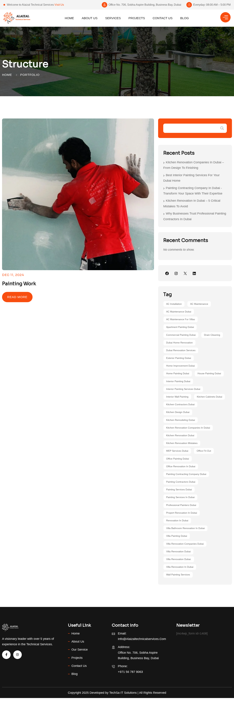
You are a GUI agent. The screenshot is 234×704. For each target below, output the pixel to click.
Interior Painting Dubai (178, 381)
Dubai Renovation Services (180, 350)
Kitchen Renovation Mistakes (182, 443)
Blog (184, 18)
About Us (89, 18)
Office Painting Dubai (177, 458)
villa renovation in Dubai (179, 566)
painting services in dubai (180, 497)
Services (113, 18)
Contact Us (163, 18)
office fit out (204, 450)
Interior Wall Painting (177, 396)
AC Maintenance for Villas (180, 319)
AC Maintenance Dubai (178, 311)
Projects (136, 18)
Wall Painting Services (178, 574)
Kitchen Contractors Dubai (180, 404)
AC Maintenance (199, 304)
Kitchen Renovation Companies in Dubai (188, 427)
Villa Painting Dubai (176, 536)
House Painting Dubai (209, 373)
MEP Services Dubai (177, 450)
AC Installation (174, 304)
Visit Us (59, 4)
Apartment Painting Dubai (180, 327)
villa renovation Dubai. (178, 559)
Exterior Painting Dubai (178, 358)
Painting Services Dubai (179, 489)
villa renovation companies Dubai (185, 543)
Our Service (79, 649)
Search (222, 128)
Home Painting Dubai (177, 373)
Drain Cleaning (212, 335)
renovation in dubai (177, 520)
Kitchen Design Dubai (177, 412)
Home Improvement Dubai (180, 365)
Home (69, 18)
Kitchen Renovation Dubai (180, 435)
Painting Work (19, 284)
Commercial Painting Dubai (181, 335)
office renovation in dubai (180, 466)
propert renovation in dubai (181, 512)
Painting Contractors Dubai (180, 481)
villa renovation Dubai (178, 551)
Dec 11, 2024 (13, 275)
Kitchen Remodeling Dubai (180, 420)
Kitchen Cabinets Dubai (209, 396)
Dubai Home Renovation (179, 342)
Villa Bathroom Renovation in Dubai (185, 528)
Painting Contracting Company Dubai (186, 474)
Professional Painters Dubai (181, 505)
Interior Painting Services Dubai (183, 389)
